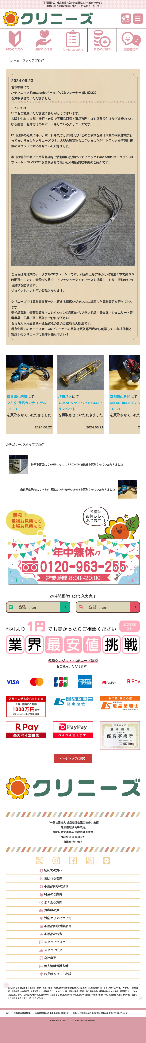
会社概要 (50, 958)
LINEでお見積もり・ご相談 (27, 607)
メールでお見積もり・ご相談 (97, 607)
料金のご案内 (53, 894)
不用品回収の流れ (56, 886)
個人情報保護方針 (56, 965)
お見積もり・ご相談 (57, 973)
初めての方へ (53, 870)
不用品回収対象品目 (57, 926)
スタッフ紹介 (53, 950)
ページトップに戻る (73, 758)
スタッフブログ (33, 444)
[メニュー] (138, 18)
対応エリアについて (57, 918)
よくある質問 (53, 902)
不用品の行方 (53, 934)
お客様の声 (51, 910)
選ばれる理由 (53, 878)
